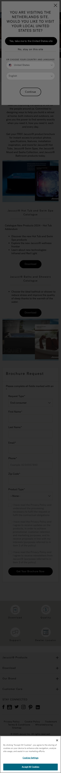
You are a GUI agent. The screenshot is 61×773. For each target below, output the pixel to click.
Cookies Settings (30, 757)
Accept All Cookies (30, 767)
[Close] (57, 740)
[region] (30, 754)
